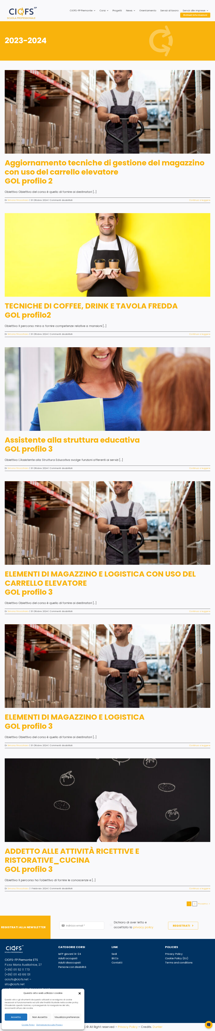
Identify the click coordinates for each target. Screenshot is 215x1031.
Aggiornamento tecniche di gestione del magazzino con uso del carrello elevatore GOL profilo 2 (104, 172)
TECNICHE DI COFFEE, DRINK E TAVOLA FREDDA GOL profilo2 (91, 310)
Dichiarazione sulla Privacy (49, 1024)
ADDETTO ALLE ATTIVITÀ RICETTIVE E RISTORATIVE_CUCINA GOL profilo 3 (72, 860)
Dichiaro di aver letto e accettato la (133, 924)
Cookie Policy (28, 1024)
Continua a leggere (199, 200)
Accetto (16, 1017)
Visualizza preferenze (66, 1017)
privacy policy (143, 927)
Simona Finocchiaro (18, 200)
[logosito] (22, 8)
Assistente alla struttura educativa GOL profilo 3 (72, 444)
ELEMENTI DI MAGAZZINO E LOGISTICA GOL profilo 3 (74, 721)
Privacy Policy (128, 1027)
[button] (79, 993)
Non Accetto (39, 1017)
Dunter (157, 1027)
